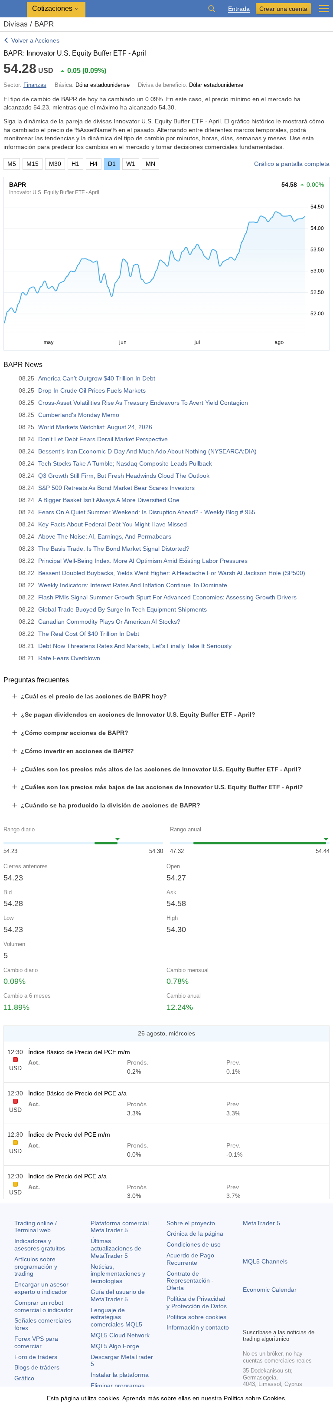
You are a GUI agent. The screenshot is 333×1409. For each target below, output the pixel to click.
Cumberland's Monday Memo (78, 414)
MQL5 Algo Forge (115, 1346)
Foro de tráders (35, 1356)
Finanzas (34, 85)
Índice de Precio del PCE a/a (67, 1176)
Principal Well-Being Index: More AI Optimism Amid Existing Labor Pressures (143, 560)
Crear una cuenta (283, 8)
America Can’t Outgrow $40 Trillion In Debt (96, 378)
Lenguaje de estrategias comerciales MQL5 (116, 1317)
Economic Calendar (270, 1289)
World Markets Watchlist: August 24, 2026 (95, 426)
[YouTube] (289, 1320)
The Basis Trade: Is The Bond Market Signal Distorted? (113, 548)
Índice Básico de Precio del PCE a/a (77, 1093)
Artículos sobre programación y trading (35, 1266)
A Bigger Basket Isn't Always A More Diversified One (109, 499)
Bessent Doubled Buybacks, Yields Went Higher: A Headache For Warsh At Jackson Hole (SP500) (171, 572)
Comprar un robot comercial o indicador (43, 1306)
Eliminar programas (117, 1385)
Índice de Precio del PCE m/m (69, 1134)
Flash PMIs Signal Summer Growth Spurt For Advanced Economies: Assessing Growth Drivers (167, 597)
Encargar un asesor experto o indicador (41, 1288)
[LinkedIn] (303, 1320)
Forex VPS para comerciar (36, 1342)
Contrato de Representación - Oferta (190, 1281)
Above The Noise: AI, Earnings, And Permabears (104, 536)
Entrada (239, 9)
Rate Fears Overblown (69, 658)
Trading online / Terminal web (35, 1227)
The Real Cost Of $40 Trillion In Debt (88, 633)
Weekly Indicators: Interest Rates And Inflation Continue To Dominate (132, 585)
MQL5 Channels (265, 1261)
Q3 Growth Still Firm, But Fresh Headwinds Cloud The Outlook (123, 475)
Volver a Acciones (35, 40)
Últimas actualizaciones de (116, 1248)
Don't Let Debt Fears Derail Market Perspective (103, 439)
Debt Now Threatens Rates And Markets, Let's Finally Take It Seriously (135, 645)
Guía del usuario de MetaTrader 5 (118, 1295)
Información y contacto (197, 1327)
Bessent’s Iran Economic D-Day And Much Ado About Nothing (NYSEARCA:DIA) (147, 451)
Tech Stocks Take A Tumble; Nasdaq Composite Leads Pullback (125, 463)
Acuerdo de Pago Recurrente (190, 1259)
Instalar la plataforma (120, 1374)
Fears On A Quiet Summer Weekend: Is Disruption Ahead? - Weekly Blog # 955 (146, 512)
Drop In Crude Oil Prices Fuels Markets (92, 390)
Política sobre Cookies (254, 1398)
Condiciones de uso (193, 1244)
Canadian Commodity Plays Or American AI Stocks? (109, 621)
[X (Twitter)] (276, 1320)
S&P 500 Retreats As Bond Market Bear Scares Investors (116, 487)
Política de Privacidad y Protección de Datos (196, 1302)
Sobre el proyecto (190, 1223)
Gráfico (24, 1378)
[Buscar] (211, 8)
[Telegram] (262, 1320)
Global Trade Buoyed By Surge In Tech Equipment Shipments (122, 609)
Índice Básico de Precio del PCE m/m (79, 1051)
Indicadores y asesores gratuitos (39, 1244)
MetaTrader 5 (261, 1223)
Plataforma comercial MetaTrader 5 (120, 1227)
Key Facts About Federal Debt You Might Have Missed (112, 524)
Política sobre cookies (196, 1316)
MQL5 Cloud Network (120, 1335)
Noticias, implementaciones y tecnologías (118, 1274)
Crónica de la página (194, 1233)
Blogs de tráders (36, 1367)
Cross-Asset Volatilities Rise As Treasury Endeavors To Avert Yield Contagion (143, 402)
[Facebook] (248, 1320)
